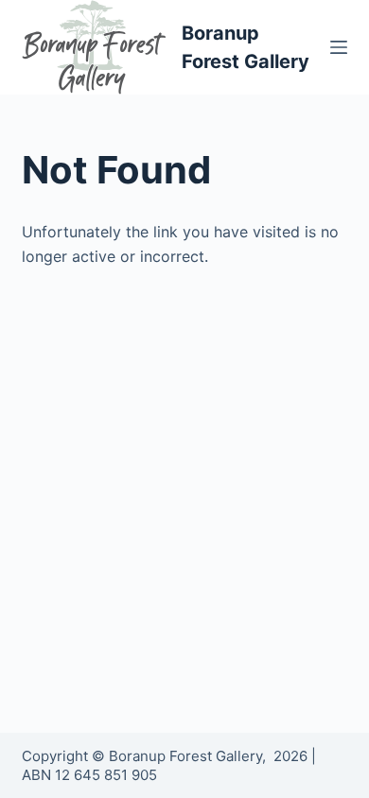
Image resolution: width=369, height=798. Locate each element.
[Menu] (338, 47)
